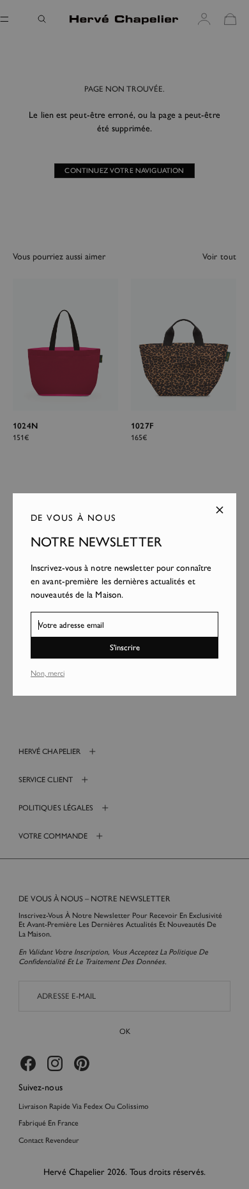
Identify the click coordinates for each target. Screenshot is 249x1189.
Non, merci (47, 673)
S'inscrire (125, 647)
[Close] (219, 510)
